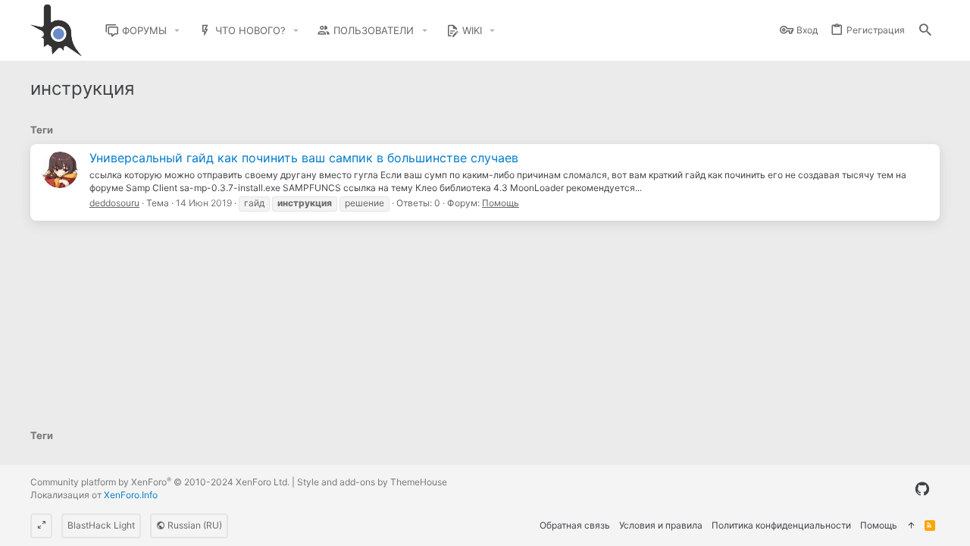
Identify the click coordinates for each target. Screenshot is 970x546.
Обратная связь (575, 525)
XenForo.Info (131, 494)
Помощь (500, 203)
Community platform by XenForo (159, 482)
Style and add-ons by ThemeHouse (372, 482)
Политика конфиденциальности (781, 525)
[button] (177, 31)
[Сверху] (911, 526)
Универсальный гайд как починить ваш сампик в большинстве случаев (303, 157)
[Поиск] (925, 31)
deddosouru (114, 203)
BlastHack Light (101, 525)
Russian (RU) (193, 525)
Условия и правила (660, 525)
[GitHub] (922, 489)
